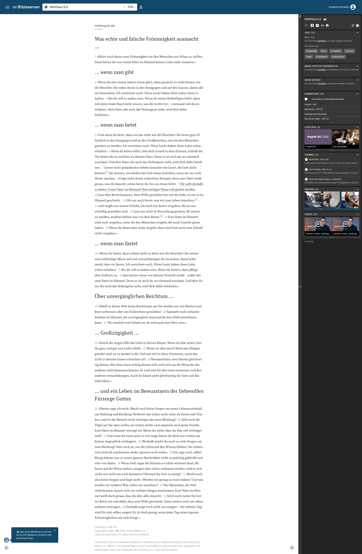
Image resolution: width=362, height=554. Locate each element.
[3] (161, 216)
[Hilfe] (357, 25)
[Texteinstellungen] (141, 7)
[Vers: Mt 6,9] (325, 19)
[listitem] (332, 104)
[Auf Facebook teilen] (312, 25)
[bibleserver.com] (26, 7)
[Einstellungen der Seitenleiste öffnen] (353, 25)
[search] (86, 7)
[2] (196, 199)
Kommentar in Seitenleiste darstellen (328, 99)
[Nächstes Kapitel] (291, 547)
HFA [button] (130, 7)
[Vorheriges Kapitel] (6, 547)
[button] (7, 7)
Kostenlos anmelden (339, 7)
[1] (106, 172)
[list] (332, 111)
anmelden (321, 41)
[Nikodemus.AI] (6, 540)
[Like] (306, 25)
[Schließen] (55, 530)
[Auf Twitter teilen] (317, 25)
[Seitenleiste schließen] (300, 286)
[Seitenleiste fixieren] (300, 16)
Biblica (100, 29)
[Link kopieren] (322, 25)
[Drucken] (327, 25)
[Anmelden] (353, 7)
